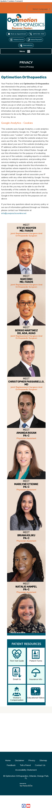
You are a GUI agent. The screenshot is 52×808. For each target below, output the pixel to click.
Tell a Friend (25, 765)
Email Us (17, 679)
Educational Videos (35, 697)
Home (22, 66)
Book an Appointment (18, 34)
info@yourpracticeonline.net (13, 213)
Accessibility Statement (26, 770)
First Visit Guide (17, 660)
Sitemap (43, 760)
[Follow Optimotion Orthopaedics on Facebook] (23, 805)
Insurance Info (35, 679)
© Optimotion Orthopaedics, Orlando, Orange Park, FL (26, 777)
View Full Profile (37, 637)
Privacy (31, 760)
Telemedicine (27, 45)
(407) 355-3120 (38, 34)
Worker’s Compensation (16, 698)
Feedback (11, 765)
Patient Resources (26, 644)
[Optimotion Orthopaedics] (26, 22)
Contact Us (40, 765)
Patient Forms (19, 39)
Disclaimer (19, 760)
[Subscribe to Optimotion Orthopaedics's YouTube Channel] (28, 805)
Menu (22, 51)
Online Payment (36, 39)
